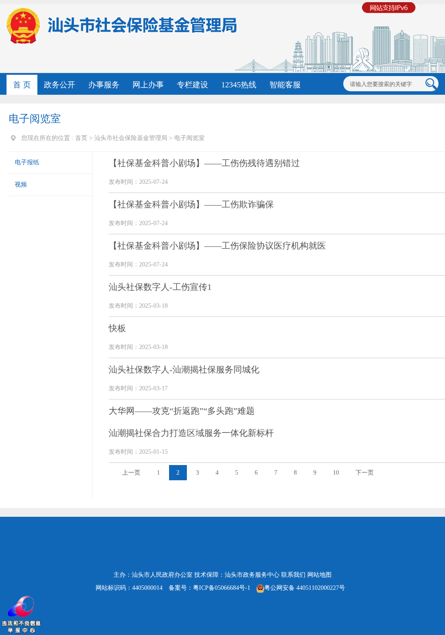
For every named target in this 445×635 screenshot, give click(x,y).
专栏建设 (192, 84)
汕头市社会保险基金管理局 (130, 138)
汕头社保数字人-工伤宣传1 (160, 287)
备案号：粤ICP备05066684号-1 (209, 588)
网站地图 (319, 575)
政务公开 (59, 84)
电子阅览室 (189, 138)
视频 (21, 184)
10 (336, 472)
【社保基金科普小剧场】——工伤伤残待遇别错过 (204, 163)
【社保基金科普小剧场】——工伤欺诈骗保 (191, 204)
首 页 (22, 84)
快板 (117, 328)
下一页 (364, 472)
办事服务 (104, 84)
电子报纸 (27, 162)
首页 (81, 138)
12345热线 (238, 84)
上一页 (131, 472)
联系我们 (293, 575)
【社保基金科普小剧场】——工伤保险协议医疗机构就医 (217, 245)
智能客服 (285, 84)
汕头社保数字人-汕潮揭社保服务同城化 (184, 369)
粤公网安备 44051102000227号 (304, 588)
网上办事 (148, 84)
